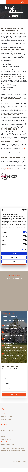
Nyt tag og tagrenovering (6, 441)
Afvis (14, 261)
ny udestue (8, 150)
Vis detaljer (21, 249)
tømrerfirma (5, 42)
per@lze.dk (7, 168)
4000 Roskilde (3, 426)
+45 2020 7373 (19, 167)
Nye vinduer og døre (14, 24)
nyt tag (23, 148)
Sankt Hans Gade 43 (4, 424)
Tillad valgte (14, 257)
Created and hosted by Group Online (20, 461)
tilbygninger (3, 150)
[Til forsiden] (14, 9)
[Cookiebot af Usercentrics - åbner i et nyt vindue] (21, 210)
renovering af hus (13, 150)
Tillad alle (14, 253)
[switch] (25, 236)
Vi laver (7, 24)
